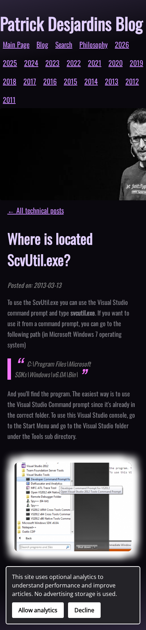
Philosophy (93, 44)
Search (63, 44)
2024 (31, 62)
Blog (42, 44)
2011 (9, 99)
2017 (29, 81)
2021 (94, 62)
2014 (91, 81)
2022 (74, 62)
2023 (52, 62)
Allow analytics (37, 610)
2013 (111, 81)
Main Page (16, 44)
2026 (122, 44)
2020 (115, 62)
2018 (9, 81)
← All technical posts (35, 210)
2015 (70, 81)
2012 (132, 81)
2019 (136, 62)
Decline (84, 610)
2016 (50, 81)
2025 (10, 62)
